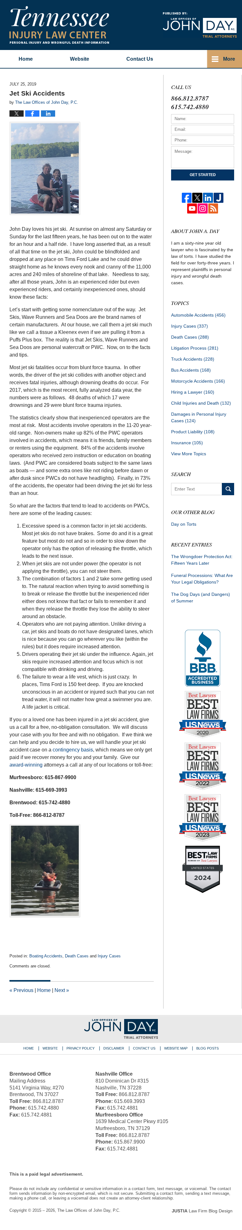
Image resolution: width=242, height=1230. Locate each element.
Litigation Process (194, 348)
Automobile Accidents (198, 315)
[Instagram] (202, 208)
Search (228, 489)
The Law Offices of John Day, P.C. (88, 1210)
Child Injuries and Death (201, 403)
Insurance (187, 442)
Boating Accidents (45, 956)
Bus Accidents (191, 370)
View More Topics (188, 453)
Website (79, 59)
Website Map (175, 1048)
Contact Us (144, 1048)
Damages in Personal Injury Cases (198, 417)
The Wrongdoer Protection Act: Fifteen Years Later (202, 560)
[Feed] (213, 208)
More (229, 59)
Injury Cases (109, 956)
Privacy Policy (80, 1048)
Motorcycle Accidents (198, 381)
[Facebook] (187, 198)
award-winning (26, 764)
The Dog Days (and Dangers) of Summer (200, 597)
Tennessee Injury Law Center (59, 25)
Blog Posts (207, 1048)
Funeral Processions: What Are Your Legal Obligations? (202, 579)
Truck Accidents (192, 359)
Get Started (203, 175)
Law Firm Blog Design (202, 1210)
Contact (139, 59)
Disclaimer (113, 1048)
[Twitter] (197, 198)
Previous (21, 990)
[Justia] (218, 198)
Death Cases (77, 956)
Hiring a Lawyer (192, 392)
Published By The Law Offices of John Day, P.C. (200, 25)
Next (62, 990)
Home (26, 59)
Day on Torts (183, 524)
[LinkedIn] (208, 198)
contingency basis (73, 749)
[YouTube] (192, 208)
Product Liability (193, 431)
